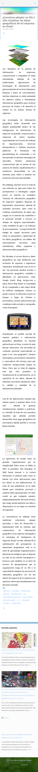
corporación (25, 591)
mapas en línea (28, 597)
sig (18, 600)
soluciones (26, 600)
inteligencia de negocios (11, 597)
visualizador (16, 603)
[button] (4, 33)
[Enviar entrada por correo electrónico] (4, 588)
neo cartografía (9, 600)
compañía (15, 591)
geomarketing (16, 594)
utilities (6, 603)
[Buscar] (35, 3)
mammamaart (24, 764)
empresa (6, 594)
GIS (25, 594)
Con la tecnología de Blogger (20, 760)
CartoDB (6, 591)
